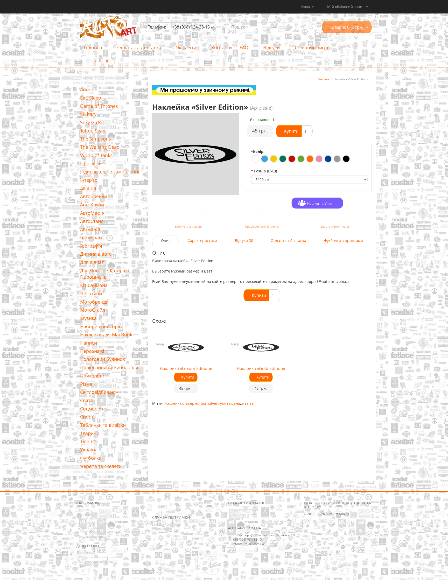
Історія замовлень (243, 514)
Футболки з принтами (343, 240)
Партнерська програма (95, 561)
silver (213, 403)
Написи (88, 343)
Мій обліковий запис (345, 6)
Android (88, 89)
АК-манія (90, 229)
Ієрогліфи (91, 163)
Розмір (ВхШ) (265, 171)
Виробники (86, 552)
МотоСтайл (92, 310)
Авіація (88, 188)
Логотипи (91, 293)
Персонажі (92, 351)
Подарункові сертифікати (97, 557)
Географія (91, 246)
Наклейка (173, 403)
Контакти (221, 47)
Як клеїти (185, 47)
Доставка (85, 514)
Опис (165, 240)
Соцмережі (92, 409)
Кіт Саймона (94, 285)
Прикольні (92, 376)
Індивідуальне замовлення (110, 172)
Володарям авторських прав (99, 532)
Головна (93, 47)
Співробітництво (312, 47)
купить (224, 403)
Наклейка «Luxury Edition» (186, 368)
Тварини (89, 433)
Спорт (87, 417)
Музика (88, 318)
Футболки (91, 458)
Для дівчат (92, 262)
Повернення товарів (93, 536)
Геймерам (91, 237)
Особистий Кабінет (243, 510)
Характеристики (202, 240)
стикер (188, 403)
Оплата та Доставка (138, 47)
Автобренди (93, 196)
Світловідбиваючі (100, 392)
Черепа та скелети (101, 466)
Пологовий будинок (102, 359)
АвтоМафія (92, 213)
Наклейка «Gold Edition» (261, 368)
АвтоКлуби (92, 204)
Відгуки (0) (244, 240)
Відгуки (271, 47)
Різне (86, 384)
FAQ (244, 47)
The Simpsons (95, 139)
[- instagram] (163, 507)
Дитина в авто (96, 254)
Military (88, 114)
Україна (88, 449)
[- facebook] (155, 507)
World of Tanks (96, 155)
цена (235, 403)
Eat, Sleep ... (93, 98)
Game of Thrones (99, 106)
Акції (81, 566)
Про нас (99, 60)
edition (201, 403)
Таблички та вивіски (103, 425)
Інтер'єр (88, 180)
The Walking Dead (100, 147)
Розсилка (236, 518)
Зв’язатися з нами (167, 524)
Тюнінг (88, 441)
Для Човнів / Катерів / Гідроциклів (105, 273)
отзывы (247, 403)
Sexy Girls (90, 122)
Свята (86, 400)
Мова (305, 6)
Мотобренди (94, 302)
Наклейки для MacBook (106, 334)
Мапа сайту (162, 529)
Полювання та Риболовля (109, 367)
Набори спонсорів (101, 326)
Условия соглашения (94, 523)
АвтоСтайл (91, 221)
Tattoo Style (92, 131)
